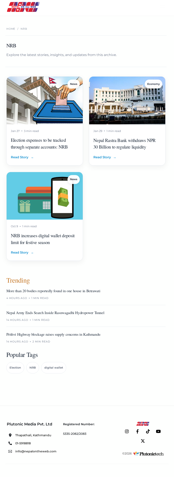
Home (10, 28)
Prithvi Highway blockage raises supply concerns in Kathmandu (53, 334)
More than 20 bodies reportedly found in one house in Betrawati (53, 290)
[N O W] (24, 11)
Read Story (22, 157)
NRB (32, 367)
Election (15, 367)
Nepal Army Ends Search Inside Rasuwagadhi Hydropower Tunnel (55, 312)
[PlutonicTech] (148, 453)
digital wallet (53, 367)
